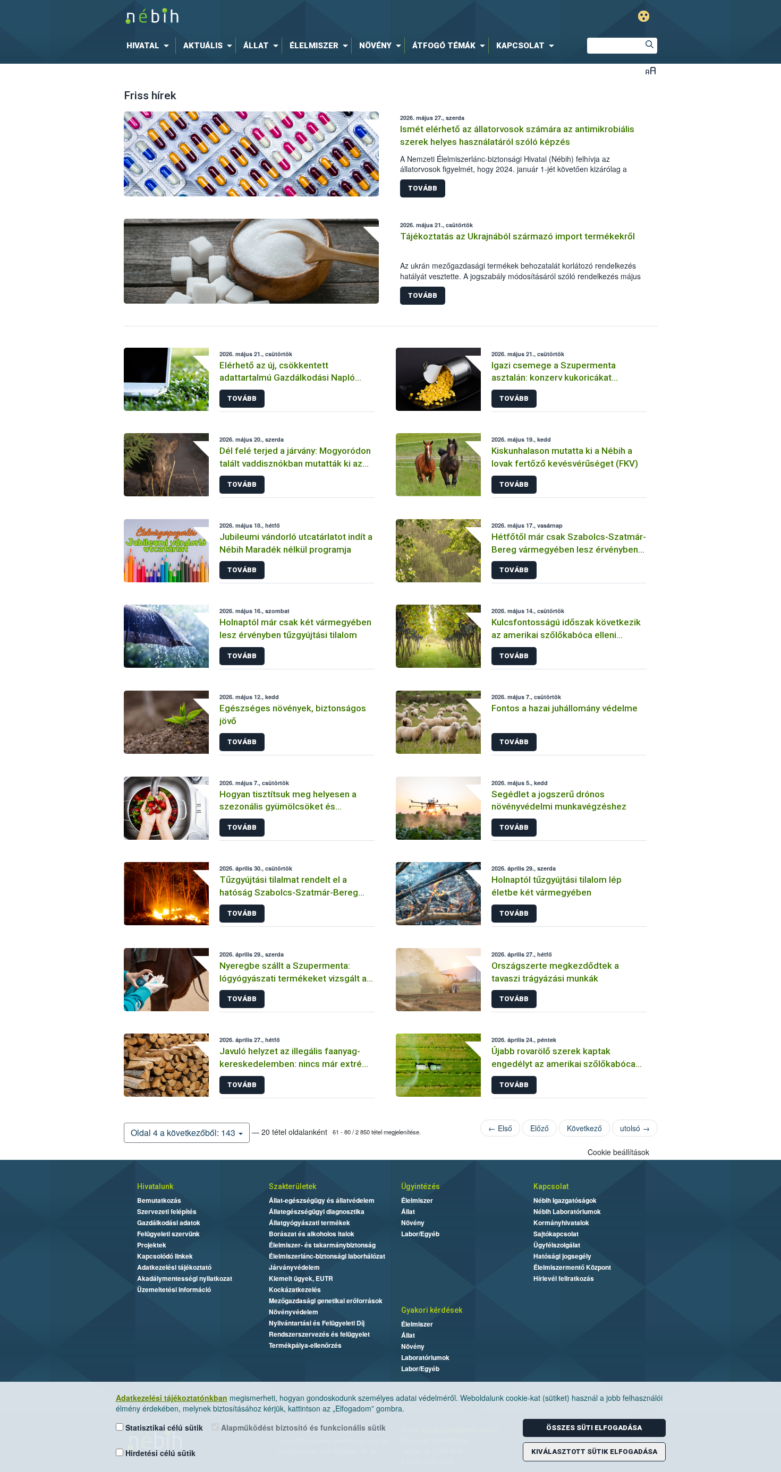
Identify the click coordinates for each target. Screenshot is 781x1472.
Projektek (151, 1245)
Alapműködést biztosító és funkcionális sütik (302, 1427)
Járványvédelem (294, 1267)
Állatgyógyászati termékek (309, 1222)
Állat (408, 1211)
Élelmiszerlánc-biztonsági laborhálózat (327, 1256)
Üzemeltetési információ (174, 1289)
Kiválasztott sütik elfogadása (594, 1452)
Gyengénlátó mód (643, 16)
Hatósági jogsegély (562, 1256)
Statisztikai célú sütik (163, 1427)
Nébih (277, 16)
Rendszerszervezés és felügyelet (319, 1334)
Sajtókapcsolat (556, 1233)
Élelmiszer (417, 1200)
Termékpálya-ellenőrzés (305, 1345)
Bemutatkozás (159, 1200)
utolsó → (635, 1128)
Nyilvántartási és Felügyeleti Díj (316, 1323)
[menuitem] (150, 46)
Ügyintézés (420, 1186)
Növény (413, 1222)
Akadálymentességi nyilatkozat (184, 1278)
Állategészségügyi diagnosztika (316, 1211)
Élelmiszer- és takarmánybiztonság (322, 1245)
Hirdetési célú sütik (159, 1453)
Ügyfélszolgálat (556, 1245)
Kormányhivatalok (561, 1222)
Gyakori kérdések (431, 1310)
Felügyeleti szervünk (168, 1233)
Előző (539, 1128)
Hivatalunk (155, 1186)
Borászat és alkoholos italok (311, 1233)
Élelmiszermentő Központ (572, 1267)
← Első (500, 1128)
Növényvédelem (293, 1311)
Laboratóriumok (425, 1357)
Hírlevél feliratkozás (563, 1278)
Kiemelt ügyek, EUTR (301, 1278)
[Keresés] (649, 46)
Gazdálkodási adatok (168, 1222)
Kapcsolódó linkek (165, 1256)
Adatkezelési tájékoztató (174, 1267)
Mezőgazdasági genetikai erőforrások (326, 1300)
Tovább (422, 188)
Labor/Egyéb (420, 1233)
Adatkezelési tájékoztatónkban (171, 1397)
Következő (584, 1128)
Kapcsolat (550, 1186)
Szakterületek (292, 1186)
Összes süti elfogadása (594, 1428)
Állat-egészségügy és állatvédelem (322, 1200)
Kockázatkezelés (295, 1289)
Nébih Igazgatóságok (565, 1200)
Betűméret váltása (650, 70)
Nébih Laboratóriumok (567, 1211)
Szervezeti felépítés (167, 1211)
